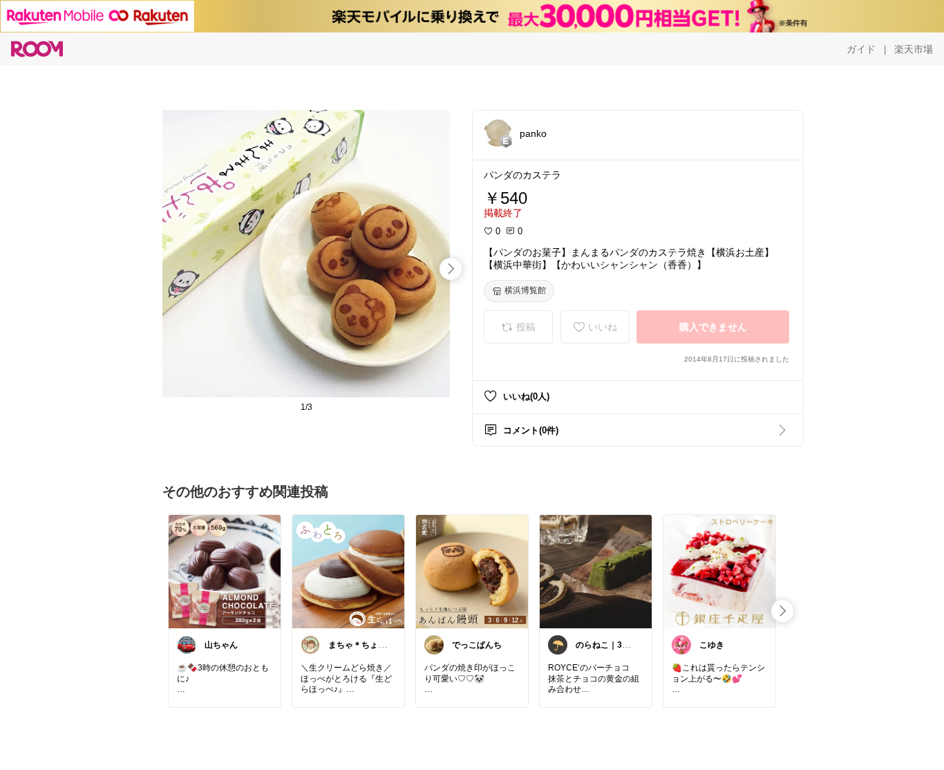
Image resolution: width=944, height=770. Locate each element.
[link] (225, 571)
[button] (497, 133)
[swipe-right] (451, 269)
